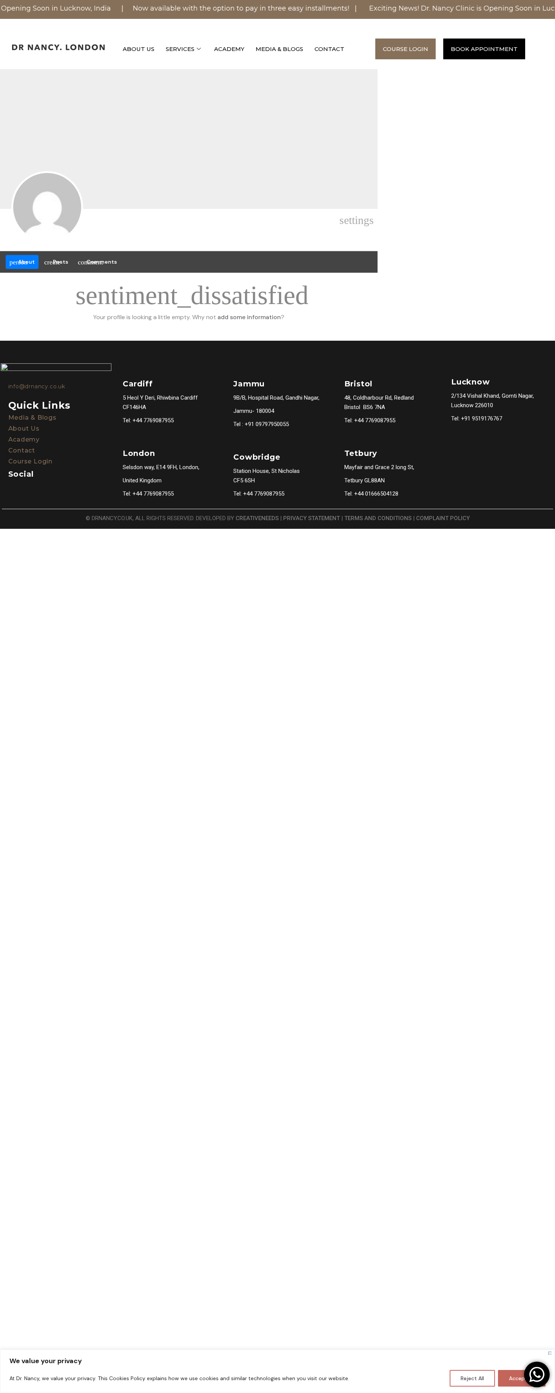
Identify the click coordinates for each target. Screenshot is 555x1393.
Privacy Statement (311, 518)
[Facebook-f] (10, 489)
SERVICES (180, 49)
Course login (30, 461)
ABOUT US (138, 49)
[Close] (550, 1353)
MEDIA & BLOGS (279, 49)
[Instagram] (29, 489)
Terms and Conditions (378, 518)
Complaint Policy (443, 518)
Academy (24, 439)
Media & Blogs (32, 417)
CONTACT (329, 49)
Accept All (522, 1378)
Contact (21, 450)
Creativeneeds (257, 518)
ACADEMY (229, 49)
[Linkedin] (48, 489)
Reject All (472, 1378)
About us (24, 428)
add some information (249, 317)
